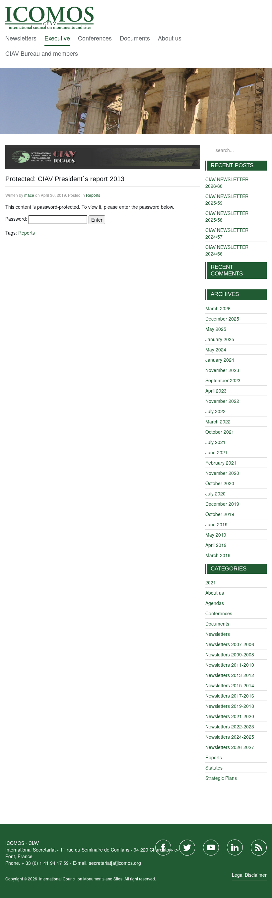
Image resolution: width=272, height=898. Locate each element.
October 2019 (219, 514)
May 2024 (215, 349)
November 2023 (222, 370)
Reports (93, 195)
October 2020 (219, 483)
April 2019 (216, 545)
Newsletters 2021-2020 (229, 716)
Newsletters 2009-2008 (229, 654)
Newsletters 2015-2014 (229, 685)
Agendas (214, 603)
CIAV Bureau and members (41, 53)
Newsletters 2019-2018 (229, 706)
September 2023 (222, 380)
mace (29, 195)
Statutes (214, 767)
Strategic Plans (221, 778)
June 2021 (216, 452)
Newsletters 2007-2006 (229, 644)
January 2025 (219, 339)
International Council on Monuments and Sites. (81, 878)
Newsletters (20, 38)
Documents (135, 38)
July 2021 (215, 442)
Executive (57, 38)
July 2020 (215, 493)
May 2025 (215, 329)
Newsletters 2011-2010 (229, 664)
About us (169, 38)
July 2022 (215, 411)
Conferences (95, 38)
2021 (210, 582)
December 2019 (222, 503)
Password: (17, 218)
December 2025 (222, 318)
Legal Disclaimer (249, 874)
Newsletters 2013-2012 (229, 675)
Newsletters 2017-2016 (229, 695)
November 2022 (222, 401)
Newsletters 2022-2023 (229, 726)
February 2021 (221, 462)
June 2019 (216, 524)
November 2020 (222, 473)
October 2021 (219, 431)
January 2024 (219, 359)
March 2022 (218, 421)
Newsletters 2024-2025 (229, 736)
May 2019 (215, 534)
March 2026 (218, 308)
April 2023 (216, 390)
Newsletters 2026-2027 (229, 747)
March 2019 (218, 555)
